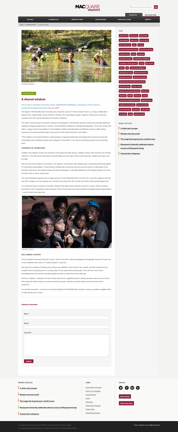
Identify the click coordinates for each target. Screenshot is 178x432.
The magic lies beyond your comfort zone (137, 139)
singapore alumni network (127, 105)
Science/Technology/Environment (34, 108)
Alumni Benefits (91, 395)
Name (26, 314)
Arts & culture (26, 105)
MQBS (130, 95)
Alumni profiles (124, 40)
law (127, 68)
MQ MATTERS (133, 15)
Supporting (136, 109)
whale (130, 114)
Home (21, 24)
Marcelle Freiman (125, 86)
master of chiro (136, 86)
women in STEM (139, 114)
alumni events (124, 35)
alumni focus (134, 35)
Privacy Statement (139, 425)
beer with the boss (125, 45)
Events (88, 398)
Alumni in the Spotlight (93, 391)
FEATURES (30, 19)
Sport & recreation (142, 105)
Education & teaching (41, 105)
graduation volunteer (126, 58)
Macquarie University (140, 77)
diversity (140, 45)
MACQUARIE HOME (150, 15)
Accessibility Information (153, 425)
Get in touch (124, 396)
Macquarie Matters (88, 8)
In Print (141, 63)
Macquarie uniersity (125, 77)
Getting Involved (124, 54)
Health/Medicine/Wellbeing (66, 105)
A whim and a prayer (129, 128)
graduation (141, 54)
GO (156, 7)
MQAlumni (123, 95)
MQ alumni (145, 91)
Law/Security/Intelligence (138, 68)
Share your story (126, 403)
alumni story (134, 40)
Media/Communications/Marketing (129, 91)
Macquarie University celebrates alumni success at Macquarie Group (48, 407)
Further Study (90, 409)
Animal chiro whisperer (130, 153)
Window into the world (130, 133)
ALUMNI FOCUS (53, 19)
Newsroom (89, 402)
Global (52, 105)
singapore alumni (147, 100)
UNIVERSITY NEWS (77, 19)
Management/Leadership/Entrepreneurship (132, 82)
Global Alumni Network (93, 406)
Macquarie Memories (141, 72)
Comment (27, 333)
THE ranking (145, 109)
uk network (123, 114)
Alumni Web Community (93, 387)
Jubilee (122, 68)
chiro (134, 45)
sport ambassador (125, 109)
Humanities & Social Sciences (88, 105)
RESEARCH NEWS (100, 19)
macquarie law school (126, 72)
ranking (145, 95)
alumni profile (144, 35)
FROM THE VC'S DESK (124, 19)
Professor (137, 95)
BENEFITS (148, 19)
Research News (31, 24)
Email (26, 323)
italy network (149, 63)
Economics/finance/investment (129, 49)
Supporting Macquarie (93, 413)
